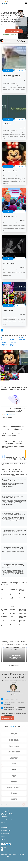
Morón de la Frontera (13, 606)
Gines (20, 624)
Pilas (11, 624)
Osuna (11, 616)
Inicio (2, 8)
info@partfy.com (4, 822)
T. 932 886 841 (3, 819)
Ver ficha (8, 70)
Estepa (21, 628)
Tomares (21, 605)
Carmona (3, 602)
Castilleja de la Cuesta (23, 617)
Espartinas (12, 620)
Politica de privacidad (12, 854)
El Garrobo (12, 602)
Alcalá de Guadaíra (21, 590)
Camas (2, 605)
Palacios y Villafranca (3, 598)
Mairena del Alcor (4, 610)
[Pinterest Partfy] (10, 844)
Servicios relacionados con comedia (14, 335)
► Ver (8, 166)
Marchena (12, 613)
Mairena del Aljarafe (13, 594)
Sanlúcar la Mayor (3, 625)
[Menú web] (26, 3)
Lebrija (21, 602)
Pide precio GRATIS (14, 31)
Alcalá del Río (4, 632)
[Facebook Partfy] (2, 844)
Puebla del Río (13, 632)
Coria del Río (22, 597)
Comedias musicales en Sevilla (4, 344)
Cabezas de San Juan (22, 621)
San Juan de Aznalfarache (22, 610)
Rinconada (22, 593)
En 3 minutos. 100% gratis (9, 34)
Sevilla (2, 589)
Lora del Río (4, 616)
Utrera (2, 593)
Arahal (2, 613)
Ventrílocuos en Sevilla (22, 338)
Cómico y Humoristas (9, 8)
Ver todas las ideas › (14, 665)
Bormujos (12, 609)
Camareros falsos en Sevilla (13, 344)
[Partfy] (5, 2)
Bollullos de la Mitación (23, 633)
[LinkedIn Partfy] (7, 844)
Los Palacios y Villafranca (13, 598)
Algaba (2, 620)
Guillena (3, 628)
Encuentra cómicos (7, 718)
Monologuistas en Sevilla (5, 338)
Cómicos (18, 8)
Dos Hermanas (13, 589)
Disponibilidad (20, 70)
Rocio (8, 691)
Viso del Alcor (22, 613)
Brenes (12, 628)
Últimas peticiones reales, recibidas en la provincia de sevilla (14, 475)
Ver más (3, 24)
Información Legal (4, 854)
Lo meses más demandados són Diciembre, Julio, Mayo (13, 447)
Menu (7, 2)
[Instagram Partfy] (4, 844)
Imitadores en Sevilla (13, 338)
